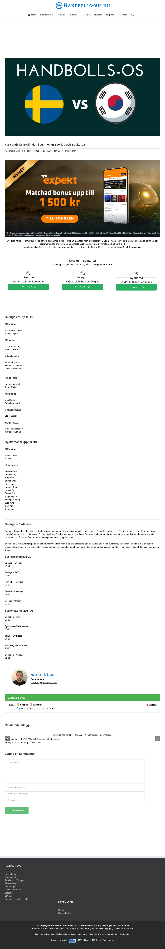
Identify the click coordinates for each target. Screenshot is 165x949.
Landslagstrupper (13, 889)
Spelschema (10, 874)
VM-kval (9, 896)
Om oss (62, 910)
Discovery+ (94, 264)
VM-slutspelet (11, 886)
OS (59, 151)
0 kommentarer (69, 151)
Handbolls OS (64, 913)
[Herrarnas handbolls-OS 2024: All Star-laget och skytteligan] (82, 735)
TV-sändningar (11, 883)
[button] (132, 14)
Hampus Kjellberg (15, 151)
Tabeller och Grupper (14, 880)
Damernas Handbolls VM (16, 899)
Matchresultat (11, 877)
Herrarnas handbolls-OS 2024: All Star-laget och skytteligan (32, 739)
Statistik (9, 893)
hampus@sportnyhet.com (44, 682)
